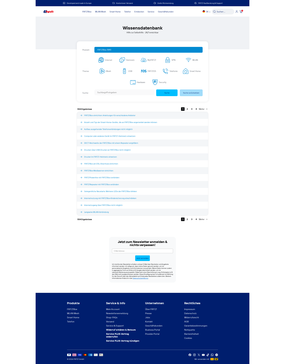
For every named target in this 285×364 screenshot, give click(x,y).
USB (130, 71)
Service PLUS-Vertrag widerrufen (117, 335)
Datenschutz (190, 313)
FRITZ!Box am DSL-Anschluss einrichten (101, 164)
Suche (166, 93)
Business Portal (152, 329)
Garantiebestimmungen (195, 325)
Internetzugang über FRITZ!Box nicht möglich (103, 205)
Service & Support (115, 325)
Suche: (85, 93)
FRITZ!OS (152, 71)
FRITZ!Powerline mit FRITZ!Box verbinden (101, 177)
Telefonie (173, 71)
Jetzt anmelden (142, 258)
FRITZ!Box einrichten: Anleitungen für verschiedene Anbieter (109, 115)
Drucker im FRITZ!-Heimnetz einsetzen (100, 157)
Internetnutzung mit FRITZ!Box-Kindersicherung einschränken (110, 198)
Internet (108, 60)
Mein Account (113, 309)
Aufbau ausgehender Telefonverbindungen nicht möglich (108, 129)
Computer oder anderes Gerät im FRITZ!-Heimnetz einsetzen (109, 136)
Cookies (188, 338)
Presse (148, 313)
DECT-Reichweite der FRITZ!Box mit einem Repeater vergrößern (111, 143)
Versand (110, 321)
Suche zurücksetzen (191, 93)
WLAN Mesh (73, 313)
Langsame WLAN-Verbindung (96, 212)
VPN (173, 60)
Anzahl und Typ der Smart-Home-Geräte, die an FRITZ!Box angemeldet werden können (120, 122)
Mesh (108, 71)
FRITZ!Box (72, 309)
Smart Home (195, 71)
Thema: (85, 71)
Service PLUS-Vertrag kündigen (122, 340)
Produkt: (86, 50)
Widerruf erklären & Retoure (121, 329)
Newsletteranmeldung (117, 313)
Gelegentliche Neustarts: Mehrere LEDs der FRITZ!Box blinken (110, 191)
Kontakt (149, 321)
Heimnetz (130, 60)
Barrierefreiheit (191, 333)
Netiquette (189, 329)
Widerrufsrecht (191, 317)
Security (162, 82)
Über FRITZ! (151, 309)
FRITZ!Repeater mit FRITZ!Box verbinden (101, 184)
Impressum (189, 309)
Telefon (70, 321)
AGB (186, 321)
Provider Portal (152, 333)
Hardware (141, 82)
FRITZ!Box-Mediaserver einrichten (98, 170)
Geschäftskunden (153, 325)
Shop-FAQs (111, 317)
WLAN (195, 60)
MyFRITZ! (152, 60)
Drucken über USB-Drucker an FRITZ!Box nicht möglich (107, 150)
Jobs (147, 317)
